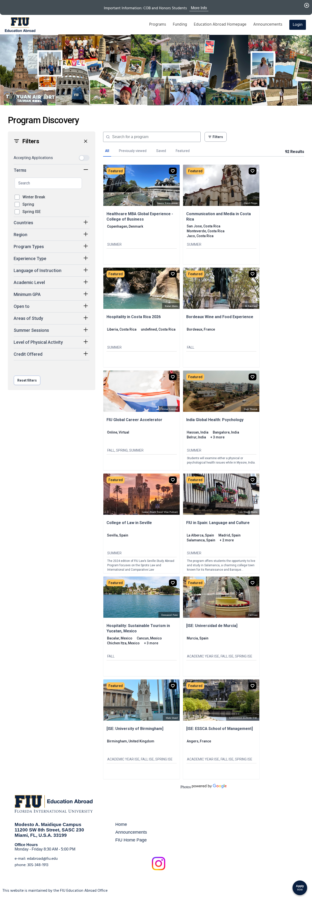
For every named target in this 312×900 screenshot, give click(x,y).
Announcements (131, 832)
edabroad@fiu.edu (42, 858)
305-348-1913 (37, 865)
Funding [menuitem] (180, 24)
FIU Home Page (131, 839)
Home (121, 824)
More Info (199, 8)
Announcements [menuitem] (267, 24)
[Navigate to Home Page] (20, 24)
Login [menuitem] (297, 24)
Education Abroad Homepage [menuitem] (220, 24)
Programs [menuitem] (157, 24)
